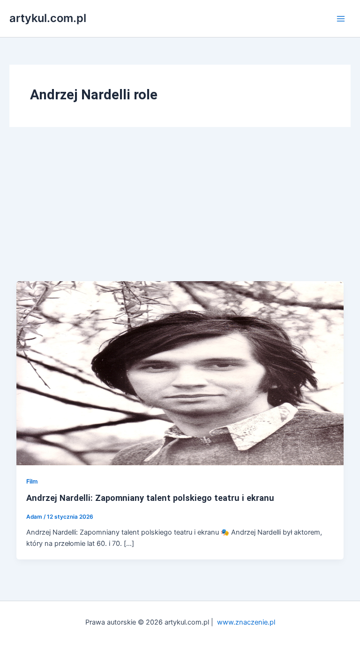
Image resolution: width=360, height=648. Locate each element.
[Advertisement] (180, 210)
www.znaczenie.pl (246, 622)
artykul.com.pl (47, 18)
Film (32, 481)
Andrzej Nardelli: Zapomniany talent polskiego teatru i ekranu (150, 498)
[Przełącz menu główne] (341, 19)
